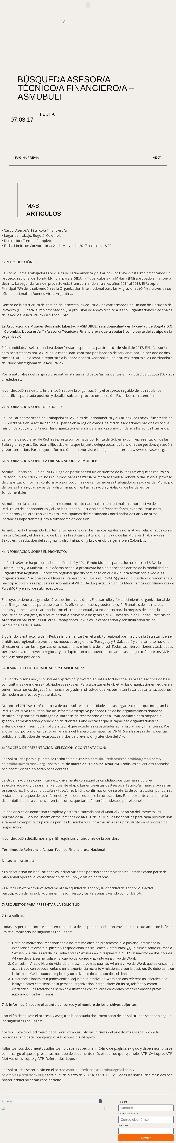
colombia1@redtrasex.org (24, 763)
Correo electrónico (128, 1113)
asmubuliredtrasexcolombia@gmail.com (125, 758)
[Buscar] (100, 1101)
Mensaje (123, 1125)
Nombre (122, 1101)
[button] (88, 5)
